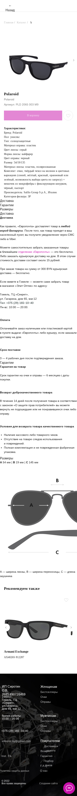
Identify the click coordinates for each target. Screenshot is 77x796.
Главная (8, 22)
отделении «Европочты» (34, 251)
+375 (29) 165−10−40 (20, 302)
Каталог (21, 22)
